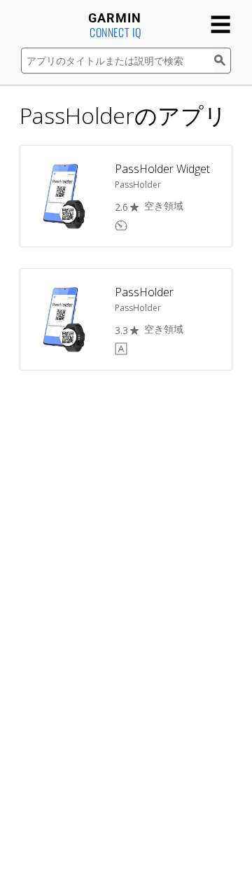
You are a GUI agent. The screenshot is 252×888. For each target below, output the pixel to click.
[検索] (222, 61)
